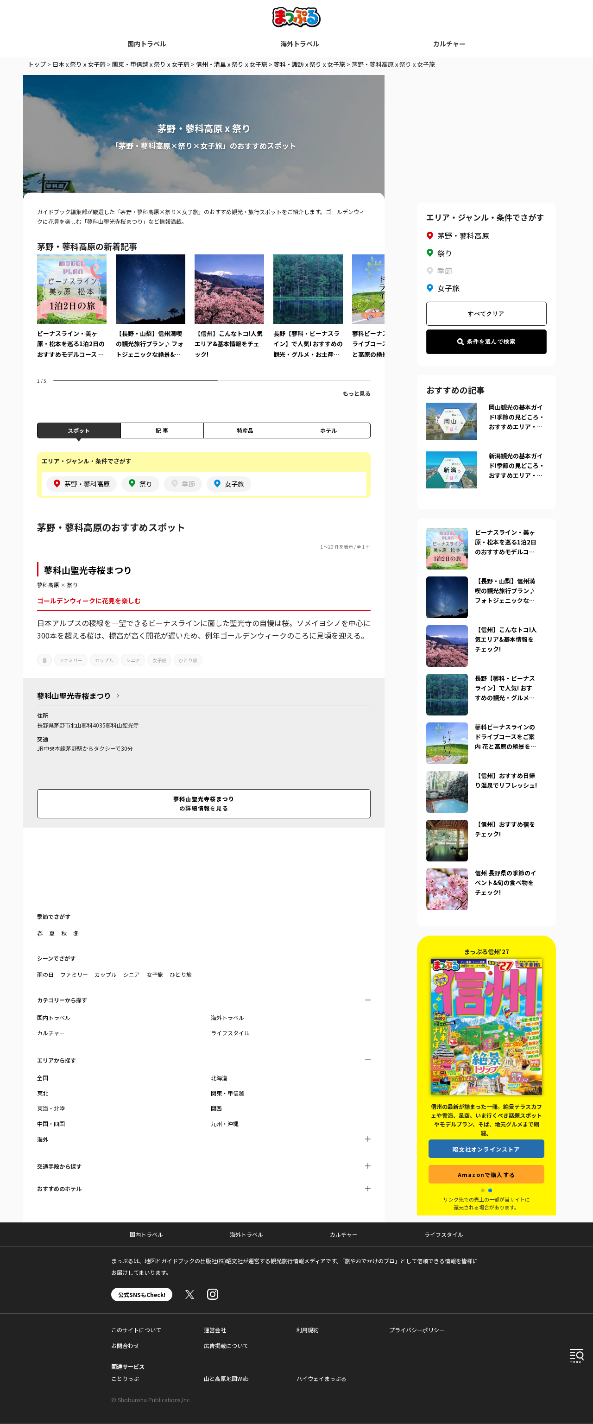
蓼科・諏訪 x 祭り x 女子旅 (309, 64)
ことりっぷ (125, 1378)
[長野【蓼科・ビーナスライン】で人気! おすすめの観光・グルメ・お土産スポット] (308, 312)
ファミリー (70, 660)
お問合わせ (125, 1345)
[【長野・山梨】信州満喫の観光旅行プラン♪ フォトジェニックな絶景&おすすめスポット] (150, 312)
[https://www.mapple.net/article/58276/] (447, 533)
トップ (37, 64)
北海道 (219, 1078)
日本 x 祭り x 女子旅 (79, 64)
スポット (79, 430)
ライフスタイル (230, 1033)
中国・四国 (51, 1123)
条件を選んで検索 (491, 341)
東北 (42, 1093)
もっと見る (357, 393)
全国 (42, 1078)
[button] (483, 1190)
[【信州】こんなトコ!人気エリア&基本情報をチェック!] (229, 312)
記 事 (162, 430)
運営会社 (215, 1330)
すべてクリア (486, 313)
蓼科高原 (48, 585)
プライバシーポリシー (417, 1330)
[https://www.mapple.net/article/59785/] (447, 679)
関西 (216, 1108)
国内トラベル (146, 43)
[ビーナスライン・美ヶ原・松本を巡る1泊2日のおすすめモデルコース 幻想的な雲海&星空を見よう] (72, 312)
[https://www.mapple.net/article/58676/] (447, 776)
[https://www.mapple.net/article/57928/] (447, 630)
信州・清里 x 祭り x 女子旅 (231, 64)
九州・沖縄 (225, 1123)
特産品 (245, 430)
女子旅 (159, 660)
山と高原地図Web (226, 1378)
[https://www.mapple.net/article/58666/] (447, 874)
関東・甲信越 (227, 1093)
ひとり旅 (188, 660)
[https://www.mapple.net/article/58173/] (447, 582)
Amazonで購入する (486, 1165)
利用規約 (307, 1330)
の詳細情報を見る (203, 803)
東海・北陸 (51, 1108)
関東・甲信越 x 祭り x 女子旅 (150, 64)
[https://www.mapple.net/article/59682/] (447, 728)
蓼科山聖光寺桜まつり (88, 569)
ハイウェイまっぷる (321, 1378)
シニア (133, 660)
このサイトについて (136, 1330)
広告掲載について (226, 1345)
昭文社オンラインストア (486, 1140)
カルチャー (449, 43)
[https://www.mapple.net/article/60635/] (447, 825)
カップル (104, 660)
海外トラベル (299, 43)
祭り (72, 585)
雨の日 (45, 974)
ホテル (328, 430)
